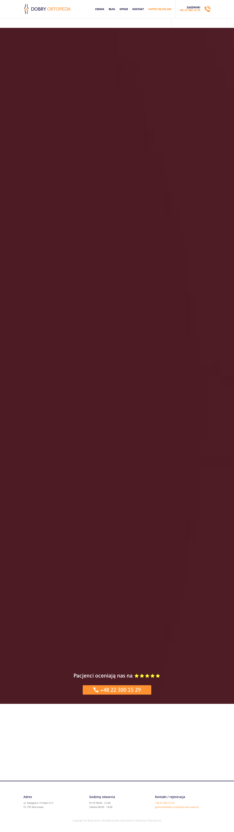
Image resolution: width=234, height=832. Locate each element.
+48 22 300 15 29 (189, 10)
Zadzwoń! (193, 7)
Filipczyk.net (154, 820)
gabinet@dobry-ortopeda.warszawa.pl (177, 807)
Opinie (124, 9)
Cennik (99, 9)
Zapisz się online (159, 9)
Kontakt (138, 9)
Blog (112, 9)
